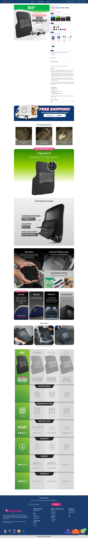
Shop (32, 1)
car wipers (53, 520)
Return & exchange (36, 516)
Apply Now (53, 510)
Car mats (52, 517)
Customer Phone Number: (54, 61)
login (54, 66)
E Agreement (53, 513)
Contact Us (35, 515)
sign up (57, 66)
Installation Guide (72, 510)
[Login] (82, 2)
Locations (35, 525)
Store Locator (41, 1)
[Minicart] (84, 1)
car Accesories (53, 519)
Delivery (34, 513)
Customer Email (53, 57)
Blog (48, 1)
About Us (34, 522)
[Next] (48, 23)
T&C (69, 513)
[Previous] (15, 23)
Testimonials (35, 518)
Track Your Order (36, 510)
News (70, 516)
